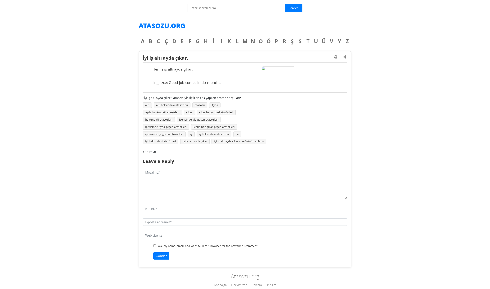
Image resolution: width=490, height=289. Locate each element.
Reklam (257, 285)
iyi (237, 134)
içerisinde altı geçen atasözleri (198, 119)
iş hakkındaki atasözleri (214, 134)
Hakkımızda (239, 285)
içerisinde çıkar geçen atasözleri (214, 127)
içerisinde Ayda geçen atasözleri (166, 127)
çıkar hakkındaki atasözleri (216, 112)
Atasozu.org (162, 25)
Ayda (215, 105)
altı (147, 105)
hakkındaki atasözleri (158, 119)
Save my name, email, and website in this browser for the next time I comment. (207, 246)
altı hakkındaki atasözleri (172, 105)
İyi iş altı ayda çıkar (195, 141)
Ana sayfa (220, 285)
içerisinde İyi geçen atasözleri (164, 134)
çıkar (189, 112)
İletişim (271, 285)
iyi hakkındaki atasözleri (160, 141)
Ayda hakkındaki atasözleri (162, 112)
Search (294, 8)
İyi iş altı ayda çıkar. (165, 58)
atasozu (200, 105)
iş (191, 134)
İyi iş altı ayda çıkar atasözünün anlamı (239, 141)
